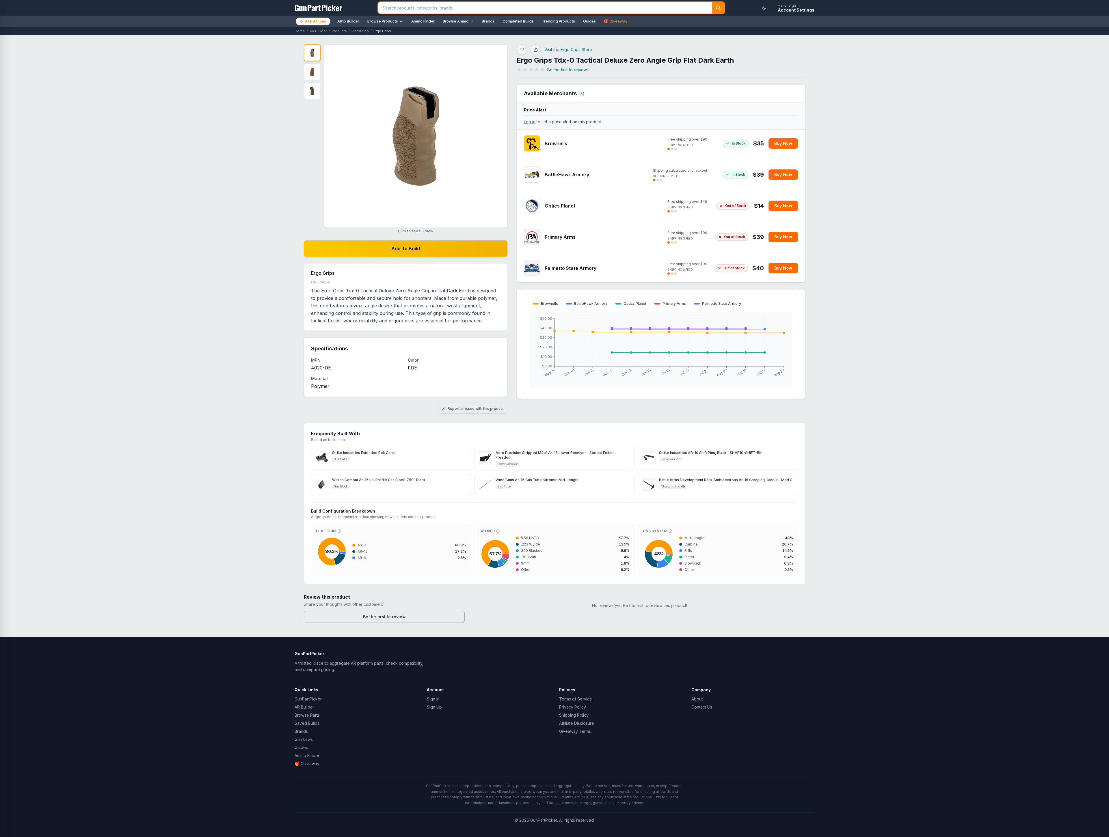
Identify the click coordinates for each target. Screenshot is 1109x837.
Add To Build (405, 248)
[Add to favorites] (522, 49)
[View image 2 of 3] (312, 71)
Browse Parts (307, 715)
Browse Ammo (455, 21)
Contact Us (701, 707)
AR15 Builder (348, 21)
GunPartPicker (308, 698)
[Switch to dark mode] (764, 8)
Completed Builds (518, 21)
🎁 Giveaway (615, 21)
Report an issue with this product (476, 408)
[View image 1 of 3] (312, 52)
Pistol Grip (360, 31)
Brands (488, 21)
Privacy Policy (572, 707)
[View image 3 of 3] (312, 91)
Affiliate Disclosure (576, 723)
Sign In (433, 698)
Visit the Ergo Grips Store (568, 49)
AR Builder (318, 31)
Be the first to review (384, 616)
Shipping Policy (574, 715)
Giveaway (307, 763)
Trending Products (558, 21)
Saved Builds (307, 723)
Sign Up (434, 707)
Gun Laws (304, 739)
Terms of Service (575, 698)
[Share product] (536, 49)
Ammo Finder (423, 21)
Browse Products (382, 21)
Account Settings (796, 10)
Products (339, 31)
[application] (660, 349)
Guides (589, 21)
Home (300, 31)
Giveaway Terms (575, 731)
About (697, 698)
